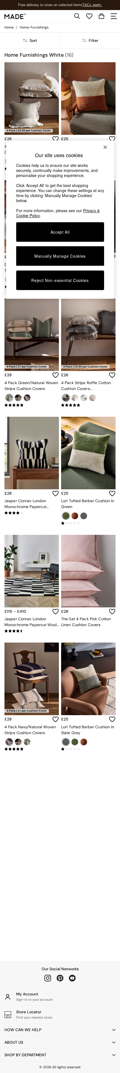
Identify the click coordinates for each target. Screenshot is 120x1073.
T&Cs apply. (92, 5)
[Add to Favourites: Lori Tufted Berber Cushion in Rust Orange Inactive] (112, 139)
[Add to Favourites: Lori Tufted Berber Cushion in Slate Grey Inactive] (112, 719)
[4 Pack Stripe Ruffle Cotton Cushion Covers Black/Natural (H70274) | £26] (88, 334)
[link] (77, 16)
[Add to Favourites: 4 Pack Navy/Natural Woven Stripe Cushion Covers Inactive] (55, 719)
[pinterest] (60, 978)
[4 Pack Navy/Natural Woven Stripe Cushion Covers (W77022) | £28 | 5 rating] (31, 749)
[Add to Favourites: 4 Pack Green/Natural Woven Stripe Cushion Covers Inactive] (55, 375)
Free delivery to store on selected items (50, 5)
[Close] (105, 147)
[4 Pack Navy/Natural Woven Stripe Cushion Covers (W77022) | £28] (31, 679)
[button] (60, 1030)
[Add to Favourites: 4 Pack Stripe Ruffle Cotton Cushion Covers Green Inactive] (55, 139)
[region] (60, 219)
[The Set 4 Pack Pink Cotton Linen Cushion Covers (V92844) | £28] (88, 571)
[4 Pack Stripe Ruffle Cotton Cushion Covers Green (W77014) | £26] (31, 98)
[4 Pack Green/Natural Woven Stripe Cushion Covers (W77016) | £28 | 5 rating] (31, 405)
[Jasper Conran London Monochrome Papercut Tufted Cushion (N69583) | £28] (31, 453)
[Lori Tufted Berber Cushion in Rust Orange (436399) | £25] (88, 98)
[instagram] (48, 978)
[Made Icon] (15, 16)
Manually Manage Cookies (60, 256)
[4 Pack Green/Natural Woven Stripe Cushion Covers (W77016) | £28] (31, 334)
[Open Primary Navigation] (114, 16)
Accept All (60, 232)
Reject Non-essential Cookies (60, 280)
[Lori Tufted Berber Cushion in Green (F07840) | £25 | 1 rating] (88, 523)
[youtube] (72, 978)
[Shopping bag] (101, 16)
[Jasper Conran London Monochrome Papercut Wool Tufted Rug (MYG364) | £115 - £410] (31, 571)
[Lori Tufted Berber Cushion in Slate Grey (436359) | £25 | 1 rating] (88, 749)
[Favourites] (89, 16)
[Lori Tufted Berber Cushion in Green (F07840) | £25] (88, 453)
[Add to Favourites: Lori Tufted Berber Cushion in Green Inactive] (112, 493)
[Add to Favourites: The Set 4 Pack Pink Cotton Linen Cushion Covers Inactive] (112, 611)
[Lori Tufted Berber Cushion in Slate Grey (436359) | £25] (88, 679)
